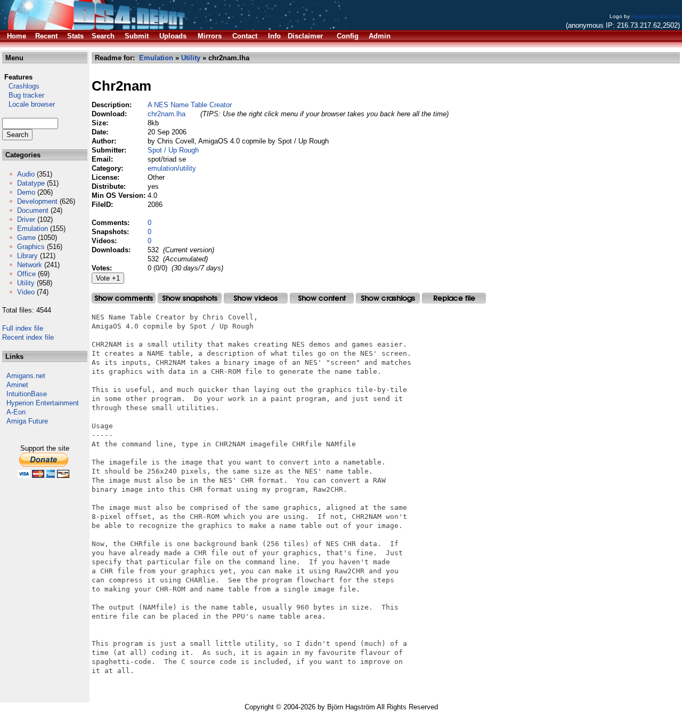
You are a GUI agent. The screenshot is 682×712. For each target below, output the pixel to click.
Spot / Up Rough (173, 150)
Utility (26, 283)
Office (26, 274)
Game (26, 238)
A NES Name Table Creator (190, 105)
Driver (26, 219)
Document (32, 210)
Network (29, 265)
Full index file (22, 328)
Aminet (17, 385)
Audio (26, 174)
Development (37, 201)
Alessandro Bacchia (655, 16)
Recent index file (28, 337)
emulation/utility (172, 168)
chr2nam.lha (166, 114)
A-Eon (16, 412)
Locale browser (28, 104)
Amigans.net (25, 376)
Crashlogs (20, 86)
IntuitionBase (26, 394)
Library (27, 256)
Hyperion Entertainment (42, 403)
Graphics (31, 247)
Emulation (32, 229)
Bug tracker (23, 95)
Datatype (31, 183)
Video (26, 292)
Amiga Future (27, 421)
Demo (26, 192)
